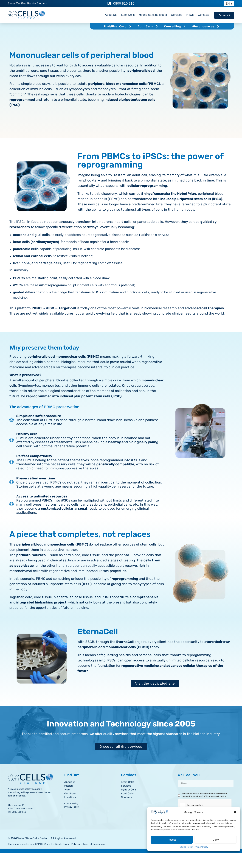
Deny (216, 839)
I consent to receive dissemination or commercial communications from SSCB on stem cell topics (204, 795)
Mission (68, 785)
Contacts (203, 14)
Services (176, 14)
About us (69, 782)
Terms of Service (91, 844)
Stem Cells (128, 14)
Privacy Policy (201, 847)
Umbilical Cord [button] (115, 26)
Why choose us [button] (203, 26)
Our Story (70, 793)
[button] (235, 812)
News (190, 14)
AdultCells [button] (145, 26)
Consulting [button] (172, 26)
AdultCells (127, 793)
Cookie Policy (186, 847)
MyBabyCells (128, 789)
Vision (67, 789)
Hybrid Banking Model (153, 14)
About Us (111, 14)
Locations (70, 797)
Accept (172, 839)
